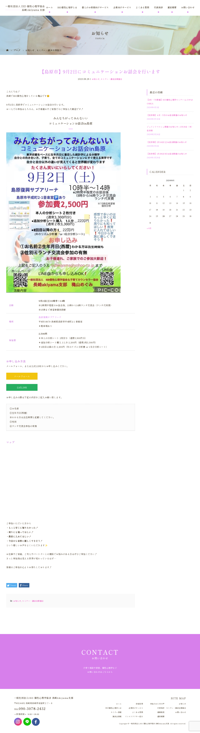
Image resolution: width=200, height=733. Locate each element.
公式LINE (22, 387)
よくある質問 (142, 7)
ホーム (49, 7)
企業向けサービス (122, 7)
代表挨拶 (158, 7)
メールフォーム (22, 376)
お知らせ (96, 79)
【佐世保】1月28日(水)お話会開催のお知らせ (167, 153)
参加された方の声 (157, 703)
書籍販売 (161, 712)
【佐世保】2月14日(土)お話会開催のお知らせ (167, 142)
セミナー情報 (116, 712)
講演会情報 (117, 716)
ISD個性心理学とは (67, 7)
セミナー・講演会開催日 (111, 79)
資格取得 (139, 703)
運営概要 (172, 7)
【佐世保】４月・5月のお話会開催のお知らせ (167, 115)
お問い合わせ (188, 7)
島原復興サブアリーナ (50, 317)
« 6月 (149, 228)
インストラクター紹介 (134, 716)
